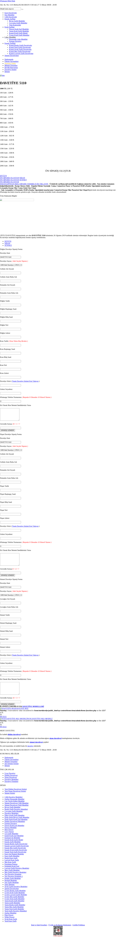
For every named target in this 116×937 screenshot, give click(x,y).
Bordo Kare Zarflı (11, 858)
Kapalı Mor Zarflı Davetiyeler (19, 51)
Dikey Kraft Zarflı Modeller (14, 815)
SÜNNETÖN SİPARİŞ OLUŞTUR (13, 181)
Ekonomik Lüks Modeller (18, 39)
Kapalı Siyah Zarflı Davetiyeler (20, 49)
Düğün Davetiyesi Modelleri (15, 821)
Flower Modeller (11, 828)
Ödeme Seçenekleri (11, 61)
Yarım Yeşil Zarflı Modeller (14, 909)
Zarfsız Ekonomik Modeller (14, 799)
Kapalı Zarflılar (10, 43)
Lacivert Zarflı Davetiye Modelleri (17, 868)
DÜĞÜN (8, 241)
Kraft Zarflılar (9, 27)
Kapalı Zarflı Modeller (13, 842)
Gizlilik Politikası (78, 925)
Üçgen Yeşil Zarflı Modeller (14, 899)
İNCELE (3, 717)
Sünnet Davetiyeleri (12, 56)
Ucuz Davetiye (10, 773)
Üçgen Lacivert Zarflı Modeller (16, 895)
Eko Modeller (9, 15)
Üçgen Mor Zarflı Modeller (14, 897)
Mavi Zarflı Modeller (12, 870)
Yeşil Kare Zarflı (10, 921)
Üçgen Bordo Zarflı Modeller (15, 891)
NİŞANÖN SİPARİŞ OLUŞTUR (12, 179)
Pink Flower (9, 915)
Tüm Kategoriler (15, 25)
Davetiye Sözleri (10, 70)
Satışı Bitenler (9, 884)
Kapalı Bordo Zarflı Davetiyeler (20, 45)
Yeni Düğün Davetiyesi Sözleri (16, 789)
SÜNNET (8, 245)
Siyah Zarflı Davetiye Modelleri (16, 887)
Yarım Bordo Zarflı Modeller (15, 905)
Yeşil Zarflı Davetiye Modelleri (16, 911)
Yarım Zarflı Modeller (12, 903)
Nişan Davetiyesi (11, 777)
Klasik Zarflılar (10, 19)
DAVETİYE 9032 (21, 708)
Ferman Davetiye (15, 41)
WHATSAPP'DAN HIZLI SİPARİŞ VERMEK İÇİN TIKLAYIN (24, 184)
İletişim (7, 72)
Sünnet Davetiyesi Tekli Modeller (17, 805)
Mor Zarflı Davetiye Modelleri (15, 872)
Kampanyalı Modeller (12, 838)
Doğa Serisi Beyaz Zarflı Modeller (17, 817)
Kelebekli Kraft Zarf (12, 866)
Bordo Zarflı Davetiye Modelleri (16, 809)
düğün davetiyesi (14, 734)
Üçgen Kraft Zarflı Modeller (19, 35)
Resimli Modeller (11, 880)
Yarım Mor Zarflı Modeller (14, 907)
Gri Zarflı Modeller (11, 834)
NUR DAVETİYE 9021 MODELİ (39, 719)
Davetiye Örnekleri (11, 781)
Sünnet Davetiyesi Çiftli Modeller (17, 803)
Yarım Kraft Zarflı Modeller (19, 31)
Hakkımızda (9, 59)
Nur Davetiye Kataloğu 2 (14, 876)
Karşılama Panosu (11, 864)
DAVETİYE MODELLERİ (33, 706)
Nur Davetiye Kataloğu (13, 874)
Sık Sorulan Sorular (12, 764)
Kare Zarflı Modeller (12, 856)
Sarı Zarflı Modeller (12, 882)
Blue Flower (9, 830)
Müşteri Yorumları (11, 65)
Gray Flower (9, 832)
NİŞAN (7, 243)
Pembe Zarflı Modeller (13, 878)
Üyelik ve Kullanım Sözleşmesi (59, 925)
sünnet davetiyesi (36, 742)
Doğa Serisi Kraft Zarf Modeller (16, 819)
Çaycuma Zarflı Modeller (18, 23)
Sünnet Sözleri (10, 793)
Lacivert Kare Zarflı (12, 860)
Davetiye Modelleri (11, 779)
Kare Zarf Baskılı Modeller (14, 854)
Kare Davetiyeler (11, 13)
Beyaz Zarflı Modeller (17, 21)
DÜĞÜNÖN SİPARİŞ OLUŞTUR (9, 177)
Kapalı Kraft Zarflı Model (18, 33)
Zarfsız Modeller (10, 913)
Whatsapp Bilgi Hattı (7, 1)
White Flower (9, 917)
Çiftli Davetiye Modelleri (13, 797)
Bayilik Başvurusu (11, 67)
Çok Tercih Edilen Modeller (15, 801)
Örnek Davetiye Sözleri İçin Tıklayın (25, 381)
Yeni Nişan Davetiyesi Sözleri (15, 791)
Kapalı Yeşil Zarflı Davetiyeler (20, 47)
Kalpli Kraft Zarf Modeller (14, 836)
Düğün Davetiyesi (11, 775)
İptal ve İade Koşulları (39, 925)
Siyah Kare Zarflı (11, 919)
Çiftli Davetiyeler (11, 17)
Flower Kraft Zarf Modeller (19, 29)
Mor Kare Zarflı (10, 862)
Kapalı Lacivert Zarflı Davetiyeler (21, 53)
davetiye (30, 746)
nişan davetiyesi (56, 738)
